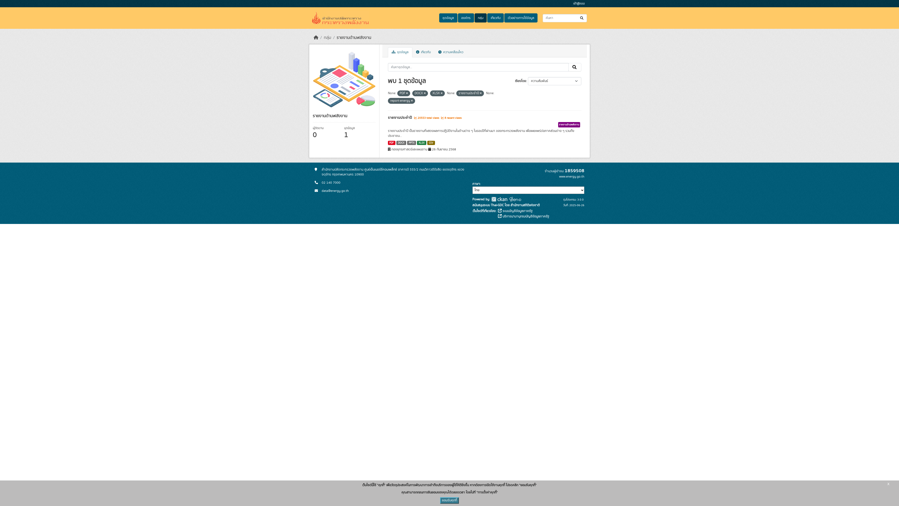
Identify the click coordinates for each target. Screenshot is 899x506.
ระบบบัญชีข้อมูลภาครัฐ (517, 211)
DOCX (401, 143)
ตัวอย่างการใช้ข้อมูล (521, 18)
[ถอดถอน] (407, 93)
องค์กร (466, 18)
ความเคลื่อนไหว (452, 52)
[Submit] (582, 18)
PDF (391, 143)
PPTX (412, 143)
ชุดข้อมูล (448, 18)
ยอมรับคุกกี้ (449, 500)
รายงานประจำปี (400, 118)
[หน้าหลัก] (316, 38)
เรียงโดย (520, 81)
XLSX (422, 143)
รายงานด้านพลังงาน (354, 38)
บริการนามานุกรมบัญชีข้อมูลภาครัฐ (525, 216)
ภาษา (476, 184)
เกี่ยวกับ (496, 18)
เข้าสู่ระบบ (579, 3)
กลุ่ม (480, 18)
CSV (431, 143)
